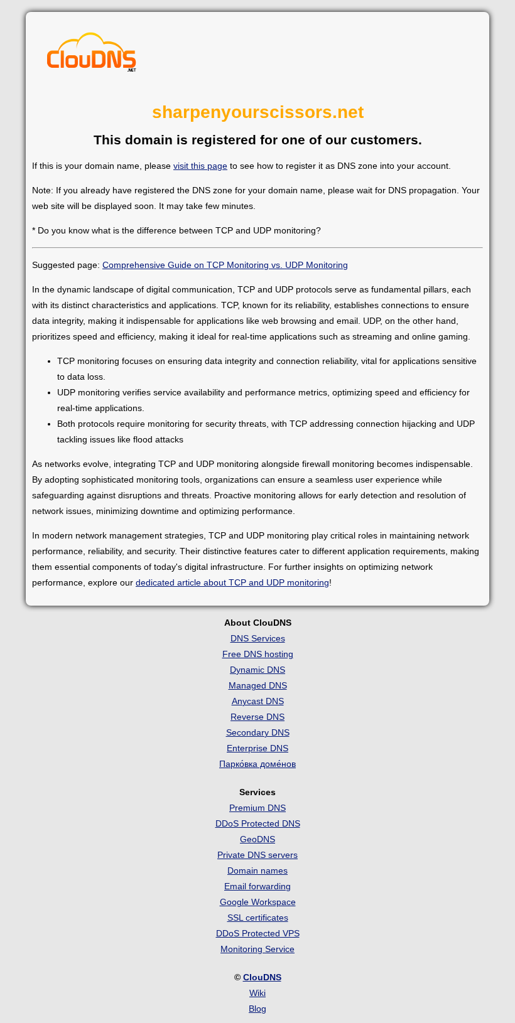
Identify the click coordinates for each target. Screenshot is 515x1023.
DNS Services (257, 638)
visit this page (200, 166)
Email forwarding (257, 886)
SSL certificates (257, 918)
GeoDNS (257, 839)
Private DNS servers (257, 855)
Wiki (257, 993)
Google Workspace (258, 902)
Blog (257, 1009)
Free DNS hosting (257, 654)
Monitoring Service (257, 949)
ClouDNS (262, 977)
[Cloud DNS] (92, 55)
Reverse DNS (257, 717)
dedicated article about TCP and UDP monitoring (232, 582)
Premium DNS (257, 808)
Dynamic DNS (257, 670)
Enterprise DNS (257, 748)
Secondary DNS (258, 732)
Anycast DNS (258, 701)
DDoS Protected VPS (258, 933)
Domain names (257, 870)
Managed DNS (258, 685)
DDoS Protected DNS (257, 823)
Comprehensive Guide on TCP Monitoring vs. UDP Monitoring (225, 265)
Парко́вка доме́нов (257, 764)
